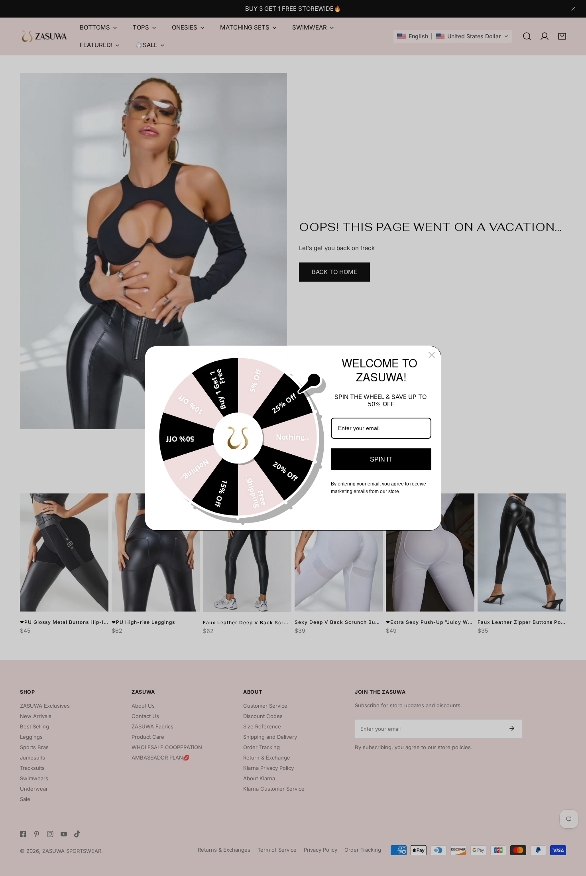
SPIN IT (381, 459)
